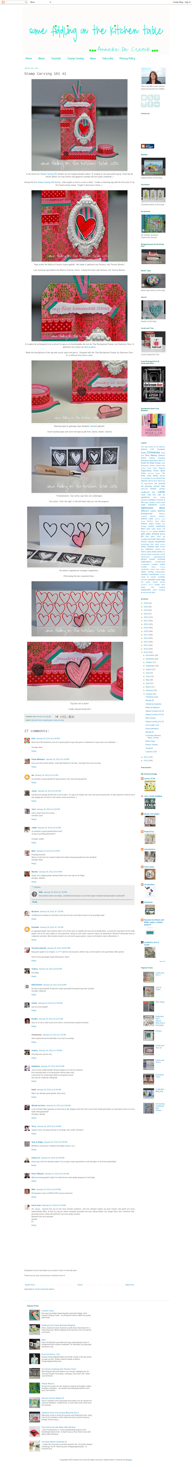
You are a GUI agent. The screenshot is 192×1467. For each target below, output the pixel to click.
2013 (146, 649)
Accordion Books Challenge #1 (54, 1442)
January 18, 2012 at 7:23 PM (55, 892)
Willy (41, 892)
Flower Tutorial (152, 745)
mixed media (157, 552)
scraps (162, 564)
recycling (161, 559)
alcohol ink (160, 478)
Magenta (162, 468)
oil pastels (156, 554)
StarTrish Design (154, 473)
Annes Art (36, 1158)
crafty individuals (149, 505)
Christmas (153, 452)
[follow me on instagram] (144, 107)
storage (162, 574)
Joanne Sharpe (155, 465)
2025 (146, 607)
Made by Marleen (153, 707)
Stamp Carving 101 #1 (155, 722)
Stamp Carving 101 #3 (155, 711)
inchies (144, 542)
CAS (152, 449)
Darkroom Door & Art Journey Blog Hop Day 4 (60, 1413)
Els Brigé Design (154, 463)
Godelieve (36, 1066)
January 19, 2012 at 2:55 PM (55, 1142)
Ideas (93, 58)
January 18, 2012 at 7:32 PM (51, 911)
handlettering (145, 539)
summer (144, 580)
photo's (144, 559)
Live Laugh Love (152, 725)
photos (152, 559)
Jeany (34, 791)
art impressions (147, 483)
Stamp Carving (75, 58)
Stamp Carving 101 (48, 174)
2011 (146, 757)
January (149, 694)
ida (33, 775)
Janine (93, 426)
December (150, 655)
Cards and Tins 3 (160, 974)
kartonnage (145, 544)
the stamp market (149, 582)
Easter (143, 463)
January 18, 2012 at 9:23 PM (54, 985)
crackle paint (160, 502)
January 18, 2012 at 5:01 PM (49, 828)
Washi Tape (150, 741)
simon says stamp (157, 569)
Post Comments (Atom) (44, 1289)
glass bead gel (158, 536)
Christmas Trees (160, 1076)
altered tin (161, 481)
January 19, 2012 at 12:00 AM (50, 1003)
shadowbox (145, 569)
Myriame (35, 911)
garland (155, 531)
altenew (144, 481)
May (148, 680)
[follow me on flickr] (157, 107)
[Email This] (61, 716)
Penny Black (159, 471)
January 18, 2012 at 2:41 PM (46, 775)
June (148, 676)
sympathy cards (154, 580)
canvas (162, 489)
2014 (146, 645)
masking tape (47, 720)
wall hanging (158, 587)
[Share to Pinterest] (72, 716)
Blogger (129, 1460)
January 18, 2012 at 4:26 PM (48, 809)
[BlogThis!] (64, 716)
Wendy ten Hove (38, 1105)
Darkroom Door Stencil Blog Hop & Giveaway (160, 1020)
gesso (162, 534)
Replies (37, 887)
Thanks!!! (149, 748)
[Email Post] (56, 716)
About (41, 58)
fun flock (149, 531)
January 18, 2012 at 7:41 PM (51, 927)
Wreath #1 (150, 732)
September (150, 666)
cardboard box (148, 492)
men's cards (146, 552)
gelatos (162, 531)
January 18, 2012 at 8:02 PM (58, 948)
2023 (146, 614)
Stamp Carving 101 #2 (155, 714)
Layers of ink (149, 779)
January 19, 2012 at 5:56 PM (52, 1158)
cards (161, 491)
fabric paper (151, 529)
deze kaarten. (90, 347)
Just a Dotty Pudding (153, 796)
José (34, 809)
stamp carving (58, 720)
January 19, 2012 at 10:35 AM (49, 1090)
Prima (143, 473)
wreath (148, 592)
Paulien (35, 1019)
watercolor (146, 589)
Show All (162, 961)
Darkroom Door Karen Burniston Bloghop (58, 1325)
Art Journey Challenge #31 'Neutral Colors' (59, 1369)
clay (154, 497)
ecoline (151, 526)
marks (143, 547)
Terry (34, 1126)
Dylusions (145, 461)
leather (162, 544)
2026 (146, 603)
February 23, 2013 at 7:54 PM (54, 1205)
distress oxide (147, 519)
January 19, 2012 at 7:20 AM (54, 1035)
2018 (146, 631)
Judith (34, 828)
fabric (143, 529)
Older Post (129, 1285)
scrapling (154, 564)
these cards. (87, 355)
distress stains (147, 524)
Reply (34, 751)
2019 (146, 628)
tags (163, 579)
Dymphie (35, 927)
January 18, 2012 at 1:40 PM (48, 738)
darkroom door (36, 720)
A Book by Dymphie (153, 704)
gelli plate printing (150, 534)
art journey (146, 486)
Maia (34, 851)
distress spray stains (156, 521)
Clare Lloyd (149, 867)
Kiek (33, 738)
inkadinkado (160, 542)
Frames (159, 1031)
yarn (153, 592)
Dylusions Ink (155, 461)
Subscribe (107, 58)
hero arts (160, 539)
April (148, 683)
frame (143, 531)
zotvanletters (149, 849)
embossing (160, 526)
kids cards (154, 544)
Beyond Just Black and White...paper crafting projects (154, 922)
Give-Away (160, 1002)
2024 (146, 610)
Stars (44, 1340)
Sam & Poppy (37, 1142)
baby (163, 486)
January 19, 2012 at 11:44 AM (49, 1126)
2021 (146, 621)
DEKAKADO (37, 985)
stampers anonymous (150, 574)
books (153, 488)
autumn (156, 486)
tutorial (162, 582)
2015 (146, 642)
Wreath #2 (150, 700)
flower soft (161, 529)
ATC (142, 447)
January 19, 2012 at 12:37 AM (51, 1019)
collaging (152, 500)
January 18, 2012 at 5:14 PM (48, 851)
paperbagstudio (159, 557)
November (150, 659)
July (148, 673)
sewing (162, 567)
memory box (160, 549)
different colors (148, 511)
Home (29, 58)
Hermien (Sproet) (39, 948)
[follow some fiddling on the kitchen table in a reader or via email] (150, 100)
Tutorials (56, 58)
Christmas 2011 (152, 697)
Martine (35, 872)
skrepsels (148, 902)
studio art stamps (148, 577)
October (149, 662)
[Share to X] (67, 716)
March (148, 687)
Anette (34, 1003)
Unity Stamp (152, 476)
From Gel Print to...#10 (51, 1354)
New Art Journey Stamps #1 (53, 1398)
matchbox (149, 549)
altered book (152, 481)
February (150, 690)
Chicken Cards (48, 1311)
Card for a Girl (151, 752)
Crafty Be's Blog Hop (160, 1090)
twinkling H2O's (147, 584)
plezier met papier (151, 814)
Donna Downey (157, 458)
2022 (146, 617)
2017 (146, 635)
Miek (34, 1189)
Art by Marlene (159, 447)
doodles (158, 524)
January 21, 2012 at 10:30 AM (57, 1174)
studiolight (161, 577)
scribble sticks (148, 567)
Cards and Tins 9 (160, 1061)
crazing (162, 505)
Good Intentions (152, 729)
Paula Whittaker (38, 759)
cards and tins (148, 495)
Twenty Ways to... (49, 1384)
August (149, 669)
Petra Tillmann (38, 1174)
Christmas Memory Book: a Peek (153, 736)
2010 (146, 761)
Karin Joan (36, 1205)
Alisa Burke (149, 447)
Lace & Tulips (158, 988)
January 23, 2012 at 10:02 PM (48, 1189)
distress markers (157, 516)
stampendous (160, 572)
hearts (153, 539)
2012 (146, 652)
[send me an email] (144, 100)
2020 (146, 624)
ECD (163, 460)
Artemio (144, 449)
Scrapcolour (149, 884)
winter (155, 590)
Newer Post (29, 1285)
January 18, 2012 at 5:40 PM (50, 872)
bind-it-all (144, 489)
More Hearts (151, 718)
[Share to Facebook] (70, 716)
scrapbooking (160, 562)
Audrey (35, 969)
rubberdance (146, 562)
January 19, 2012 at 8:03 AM (52, 1066)
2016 (146, 638)
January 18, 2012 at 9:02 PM (50, 969)
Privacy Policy (127, 58)
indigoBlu (151, 542)
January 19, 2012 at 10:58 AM (58, 1105)
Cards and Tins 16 (160, 1047)
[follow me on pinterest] (157, 100)
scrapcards (145, 564)
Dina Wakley (151, 455)
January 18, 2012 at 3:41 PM (49, 791)
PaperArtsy (146, 470)
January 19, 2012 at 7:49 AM (50, 1050)
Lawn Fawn (152, 468)
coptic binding (149, 502)
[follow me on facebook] (150, 107)
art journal (159, 483)
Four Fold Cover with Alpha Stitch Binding (58, 1427)
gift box (145, 536)
